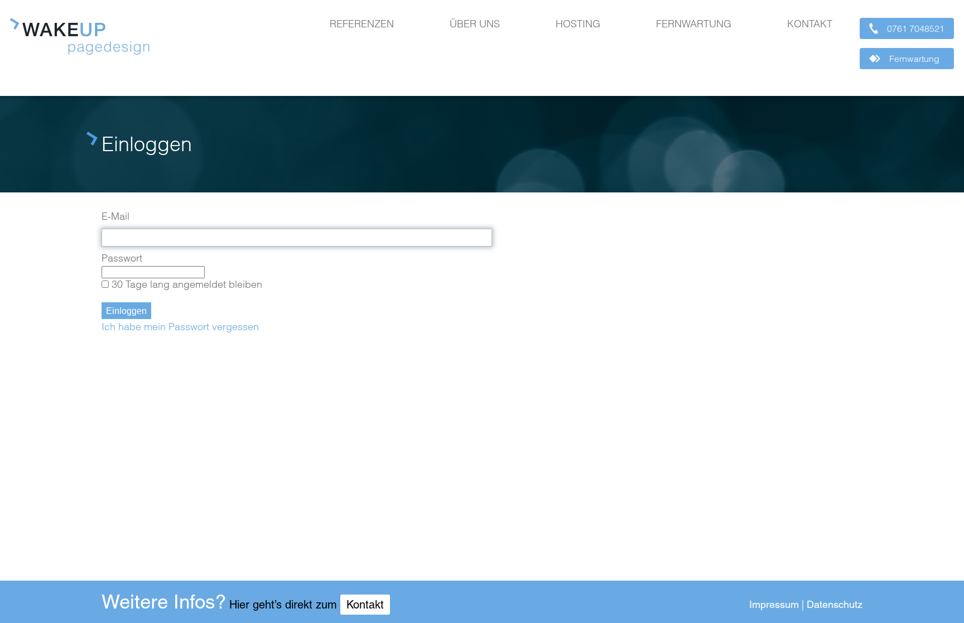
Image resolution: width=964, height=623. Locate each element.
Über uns (475, 24)
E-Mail (115, 216)
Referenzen (362, 24)
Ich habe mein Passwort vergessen (180, 326)
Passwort (122, 258)
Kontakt (809, 24)
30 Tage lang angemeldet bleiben (187, 284)
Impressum (774, 604)
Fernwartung (693, 24)
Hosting (578, 24)
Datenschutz (834, 604)
